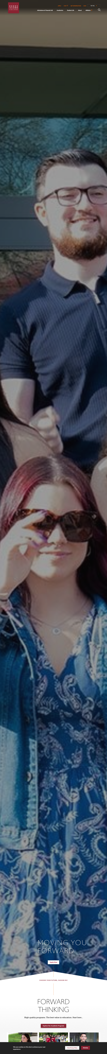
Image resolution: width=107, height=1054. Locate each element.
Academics (60, 10)
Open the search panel (99, 10)
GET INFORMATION (76, 6)
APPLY (59, 6)
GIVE (85, 6)
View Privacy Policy (72, 1048)
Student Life (70, 10)
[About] (76, 14)
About (80, 10)
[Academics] (55, 14)
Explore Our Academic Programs (53, 1026)
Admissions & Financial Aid (45, 10)
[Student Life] (65, 14)
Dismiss (85, 1048)
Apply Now (53, 962)
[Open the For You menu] (94, 6)
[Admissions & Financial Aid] (35, 14)
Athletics (88, 10)
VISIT (65, 6)
